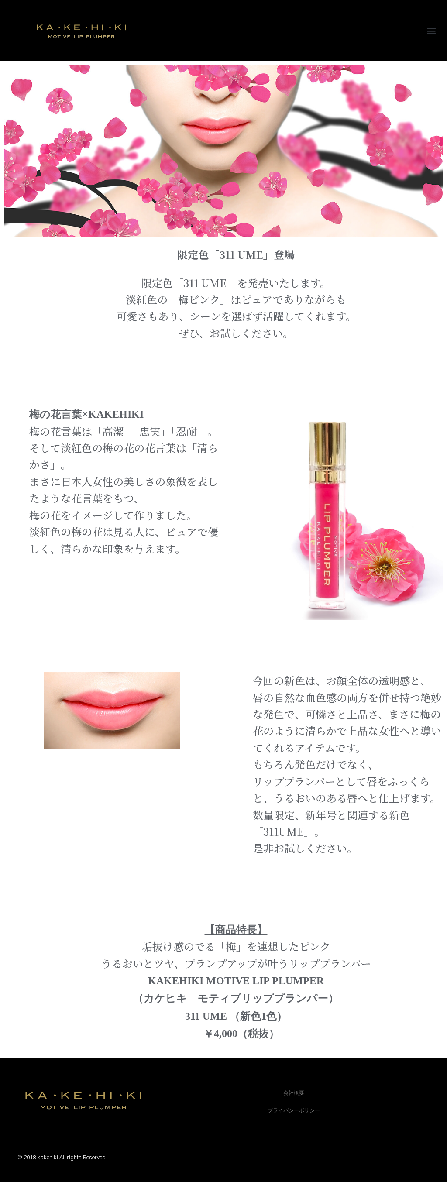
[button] (431, 31)
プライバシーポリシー (294, 1110)
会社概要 (293, 1093)
